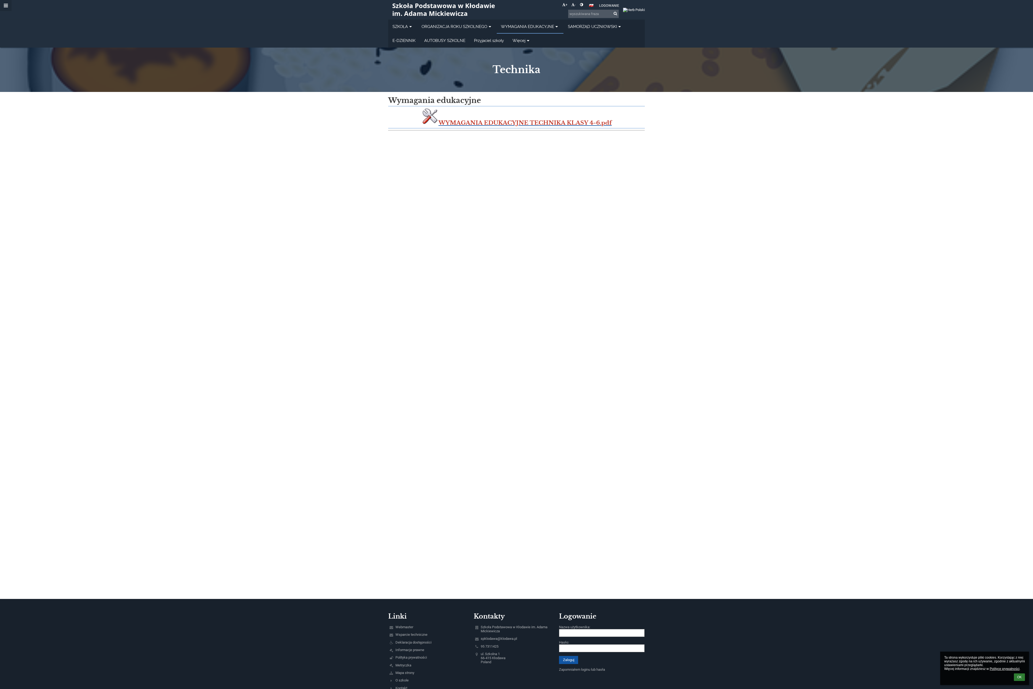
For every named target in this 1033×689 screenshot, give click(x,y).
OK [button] (1019, 677)
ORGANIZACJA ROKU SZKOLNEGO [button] (454, 26)
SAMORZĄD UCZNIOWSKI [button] (592, 26)
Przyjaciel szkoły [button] (489, 40)
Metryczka (403, 665)
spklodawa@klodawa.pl (499, 639)
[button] (581, 4)
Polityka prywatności (411, 657)
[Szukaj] (615, 13)
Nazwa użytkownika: (574, 627)
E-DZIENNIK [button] (404, 40)
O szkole (402, 680)
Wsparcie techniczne (411, 635)
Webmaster (404, 627)
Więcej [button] (518, 40)
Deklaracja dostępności (413, 642)
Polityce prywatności (1005, 669)
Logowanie (609, 5)
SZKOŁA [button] (400, 26)
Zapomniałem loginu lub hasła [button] (582, 669)
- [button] (575, 5)
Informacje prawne (409, 650)
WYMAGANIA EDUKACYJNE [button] (527, 26)
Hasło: (564, 642)
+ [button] (566, 5)
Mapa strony (404, 673)
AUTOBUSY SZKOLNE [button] (444, 40)
